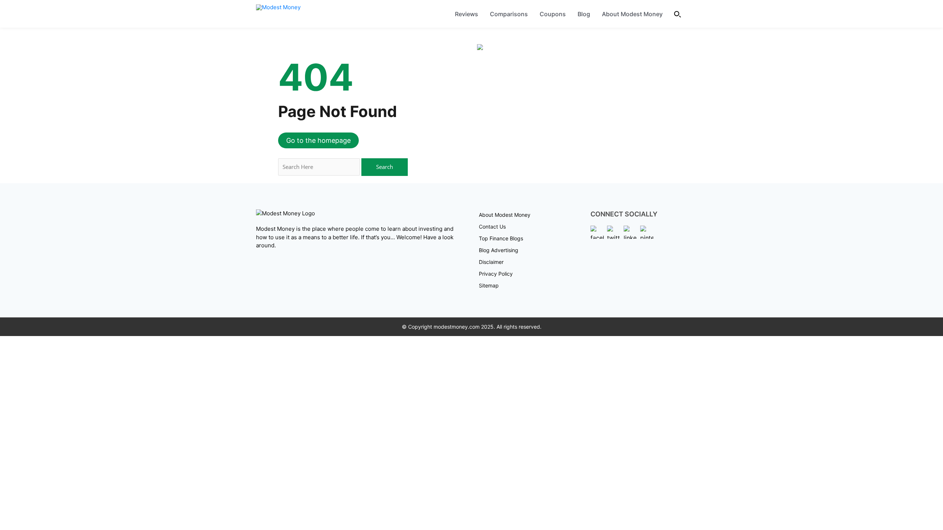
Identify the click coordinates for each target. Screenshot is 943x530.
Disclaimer (491, 262)
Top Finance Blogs (501, 238)
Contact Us (492, 226)
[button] (677, 14)
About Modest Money (632, 14)
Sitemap (489, 285)
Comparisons (509, 14)
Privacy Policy (496, 274)
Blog (584, 14)
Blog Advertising (498, 250)
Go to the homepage (318, 140)
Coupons (553, 14)
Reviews (466, 14)
